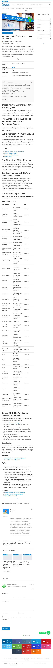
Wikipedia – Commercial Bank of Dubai (13, 494)
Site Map (27, 660)
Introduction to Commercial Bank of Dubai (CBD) (14, 84)
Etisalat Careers (8, 156)
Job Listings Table (8, 94)
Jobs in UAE (10, 33)
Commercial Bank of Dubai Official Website (14, 492)
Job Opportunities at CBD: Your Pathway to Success (15, 91)
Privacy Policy (33, 658)
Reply (33, 588)
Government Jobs (40, 30)
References (11, 100)
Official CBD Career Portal (10, 495)
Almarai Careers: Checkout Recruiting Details (15, 458)
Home (13, 5)
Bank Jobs (4, 33)
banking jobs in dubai (8, 503)
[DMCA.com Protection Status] (13, 665)
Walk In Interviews (33, 5)
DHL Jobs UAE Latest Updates (11, 155)
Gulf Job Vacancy (27, 503)
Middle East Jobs (21, 5)
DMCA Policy (40, 658)
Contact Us (15, 658)
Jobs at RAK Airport (15, 1)
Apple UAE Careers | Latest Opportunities (14, 151)
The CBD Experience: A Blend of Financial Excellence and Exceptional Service (16, 86)
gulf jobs (39, 27)
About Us (10, 658)
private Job (39, 38)
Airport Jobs (39, 36)
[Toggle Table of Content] (30, 82)
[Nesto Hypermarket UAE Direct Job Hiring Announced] (17, 557)
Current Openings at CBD (9, 93)
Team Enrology (43, 663)
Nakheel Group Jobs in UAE (10, 153)
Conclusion (6, 98)
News (38, 21)
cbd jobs (14, 503)
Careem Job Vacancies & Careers (12, 459)
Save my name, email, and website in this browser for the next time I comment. (17, 618)
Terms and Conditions (24, 658)
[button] (48, 633)
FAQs (4, 99)
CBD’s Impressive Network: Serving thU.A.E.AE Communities (17, 88)
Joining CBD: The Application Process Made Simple (15, 96)
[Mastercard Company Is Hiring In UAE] (27, 557)
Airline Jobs (39, 33)
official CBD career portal (15, 423)
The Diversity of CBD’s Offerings (10, 90)
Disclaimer (46, 658)
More (40, 5)
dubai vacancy (20, 503)
